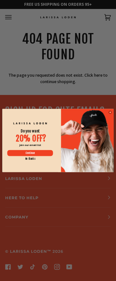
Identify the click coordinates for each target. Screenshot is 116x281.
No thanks (30, 158)
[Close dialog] (110, 112)
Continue (30, 153)
